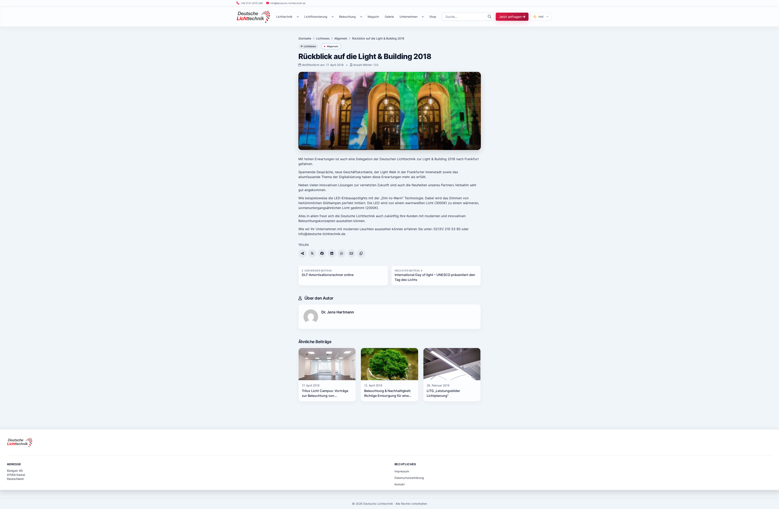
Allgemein (340, 38)
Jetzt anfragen (510, 17)
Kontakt (399, 484)
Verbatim (462, 185)
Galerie (389, 16)
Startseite (304, 38)
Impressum (401, 471)
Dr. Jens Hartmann (337, 312)
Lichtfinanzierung (315, 16)
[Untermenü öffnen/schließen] (297, 16)
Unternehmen (409, 16)
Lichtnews (323, 38)
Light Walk (388, 172)
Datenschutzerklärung (409, 477)
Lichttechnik (284, 16)
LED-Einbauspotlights (350, 198)
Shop (432, 16)
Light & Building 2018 (439, 159)
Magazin (373, 16)
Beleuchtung (347, 16)
